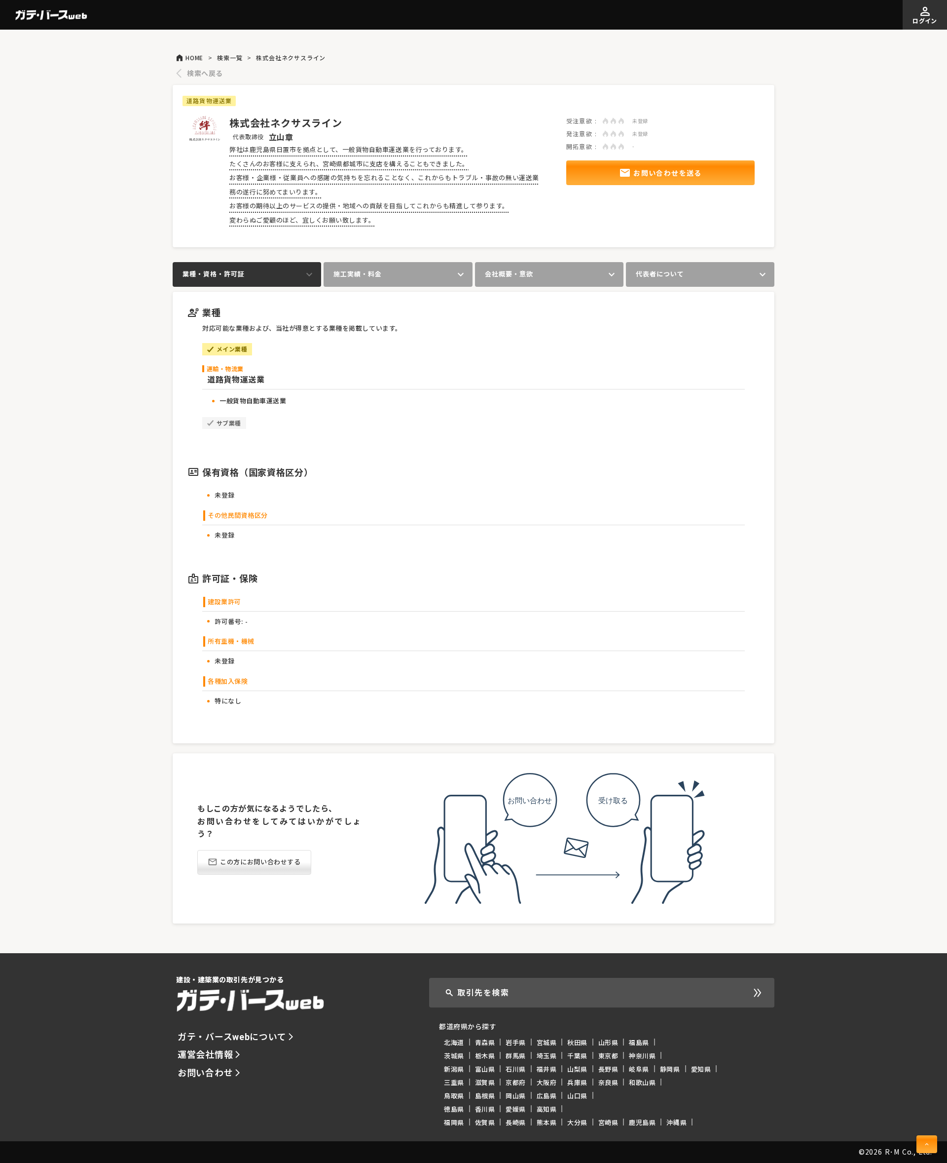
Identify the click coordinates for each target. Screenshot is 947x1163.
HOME (194, 57)
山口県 (577, 1095)
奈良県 (608, 1082)
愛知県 (701, 1069)
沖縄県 (676, 1122)
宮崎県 (608, 1122)
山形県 (608, 1042)
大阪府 (547, 1082)
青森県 (485, 1042)
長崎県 (516, 1122)
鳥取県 (454, 1095)
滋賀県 (485, 1082)
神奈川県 (642, 1055)
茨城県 (454, 1055)
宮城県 (547, 1042)
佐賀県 (485, 1122)
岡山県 (516, 1095)
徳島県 (454, 1109)
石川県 (516, 1069)
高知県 (547, 1109)
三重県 (454, 1082)
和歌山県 (642, 1082)
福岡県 (454, 1122)
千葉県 (577, 1055)
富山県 (485, 1069)
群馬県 (516, 1055)
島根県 (485, 1095)
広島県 (547, 1095)
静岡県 (670, 1069)
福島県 (639, 1042)
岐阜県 (639, 1069)
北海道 (454, 1042)
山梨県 (577, 1069)
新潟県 (454, 1069)
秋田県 (577, 1042)
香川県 (485, 1109)
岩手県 (516, 1042)
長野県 (608, 1069)
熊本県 (547, 1122)
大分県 (577, 1122)
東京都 (608, 1055)
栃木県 (485, 1055)
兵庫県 (577, 1082)
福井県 (547, 1069)
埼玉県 (547, 1055)
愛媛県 (516, 1109)
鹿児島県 (642, 1122)
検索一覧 (229, 57)
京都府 (516, 1082)
